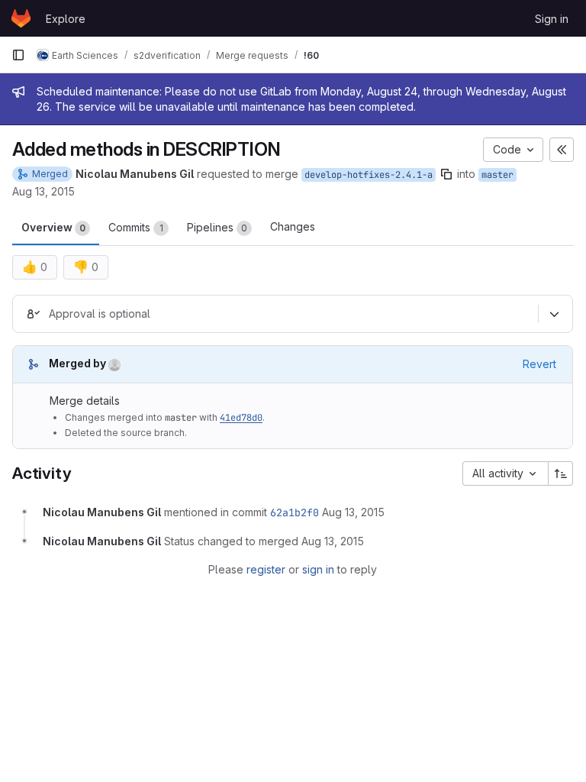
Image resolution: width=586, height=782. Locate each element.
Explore (65, 18)
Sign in (551, 18)
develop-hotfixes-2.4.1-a (368, 175)
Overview (53, 227)
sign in (318, 569)
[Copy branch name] (446, 174)
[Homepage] (21, 18)
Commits (135, 227)
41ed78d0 (241, 418)
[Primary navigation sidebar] (18, 55)
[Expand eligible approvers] (554, 314)
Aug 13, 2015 (43, 191)
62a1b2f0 (294, 512)
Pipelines (217, 227)
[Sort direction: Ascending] (561, 473)
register (265, 569)
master (497, 175)
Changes (292, 226)
